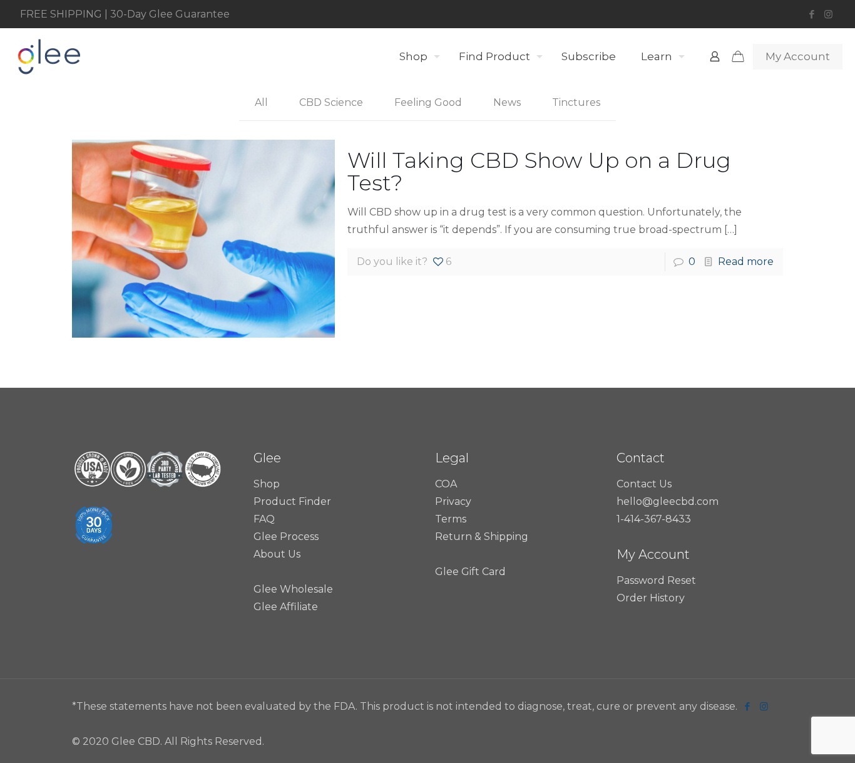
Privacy (453, 501)
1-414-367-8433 (654, 519)
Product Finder (292, 501)
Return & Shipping (481, 536)
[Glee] (48, 56)
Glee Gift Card (470, 572)
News (507, 102)
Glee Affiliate (285, 607)
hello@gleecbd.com (668, 501)
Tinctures (576, 102)
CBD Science (331, 102)
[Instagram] (828, 14)
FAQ (264, 519)
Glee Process (286, 536)
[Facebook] (811, 14)
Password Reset (656, 580)
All (261, 102)
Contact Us (644, 484)
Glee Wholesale (293, 589)
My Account (797, 56)
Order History (651, 598)
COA (446, 484)
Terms (450, 519)
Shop (266, 484)
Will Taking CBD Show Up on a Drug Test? (539, 171)
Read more (746, 261)
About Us (276, 554)
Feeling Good (428, 102)
